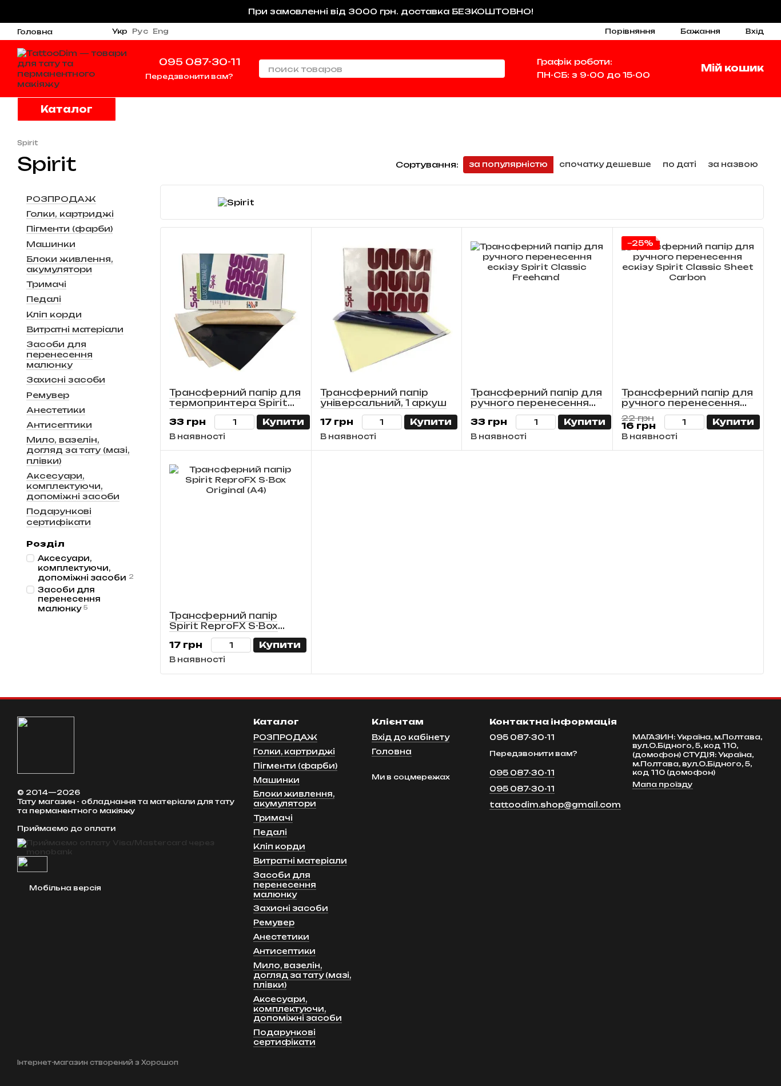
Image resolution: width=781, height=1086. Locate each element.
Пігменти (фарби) (69, 228)
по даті (679, 164)
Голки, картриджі (70, 213)
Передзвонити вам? (189, 76)
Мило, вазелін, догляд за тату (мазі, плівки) (78, 450)
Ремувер (47, 394)
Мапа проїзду (662, 784)
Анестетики (55, 410)
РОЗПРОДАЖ (61, 199)
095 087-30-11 (200, 61)
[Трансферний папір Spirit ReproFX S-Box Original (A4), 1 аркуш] (235, 530)
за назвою (733, 164)
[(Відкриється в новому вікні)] (32, 864)
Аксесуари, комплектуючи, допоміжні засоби (72, 486)
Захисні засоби (65, 379)
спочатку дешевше (605, 164)
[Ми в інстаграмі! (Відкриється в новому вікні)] (68, 31)
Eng (161, 31)
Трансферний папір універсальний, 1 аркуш (383, 397)
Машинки (50, 243)
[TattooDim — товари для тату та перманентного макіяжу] (45, 744)
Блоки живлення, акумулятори (69, 264)
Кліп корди (54, 314)
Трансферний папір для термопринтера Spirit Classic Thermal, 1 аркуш (235, 403)
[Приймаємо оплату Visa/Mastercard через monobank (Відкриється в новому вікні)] (126, 846)
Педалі (43, 299)
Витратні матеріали (74, 328)
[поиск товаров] (496, 68)
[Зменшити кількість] (220, 422)
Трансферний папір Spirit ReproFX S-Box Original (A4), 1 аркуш (223, 626)
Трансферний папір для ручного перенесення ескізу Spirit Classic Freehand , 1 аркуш (536, 408)
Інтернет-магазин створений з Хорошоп (97, 1063)
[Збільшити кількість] (249, 422)
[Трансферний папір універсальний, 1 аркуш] (386, 307)
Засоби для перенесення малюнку (59, 354)
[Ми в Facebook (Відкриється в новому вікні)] (82, 31)
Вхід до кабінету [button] (410, 737)
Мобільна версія (64, 888)
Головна (35, 31)
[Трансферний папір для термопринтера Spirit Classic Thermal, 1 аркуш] (235, 307)
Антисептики (59, 424)
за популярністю (508, 164)
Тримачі (46, 284)
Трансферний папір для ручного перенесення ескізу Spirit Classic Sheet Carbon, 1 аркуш (687, 408)
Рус (140, 31)
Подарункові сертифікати (58, 516)
